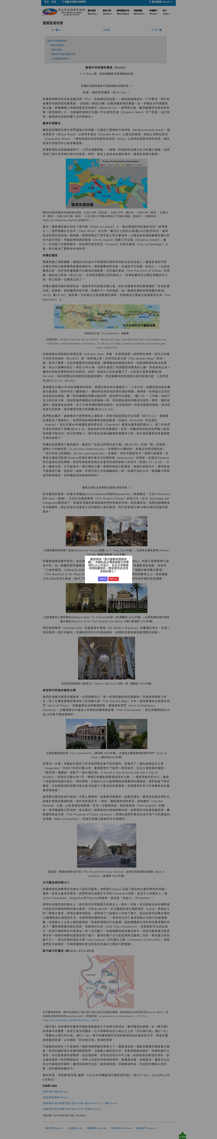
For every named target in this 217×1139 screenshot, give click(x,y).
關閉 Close (113, 579)
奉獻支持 (103, 579)
